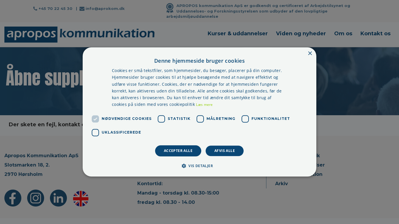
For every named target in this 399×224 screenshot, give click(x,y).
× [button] (310, 53)
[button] (199, 165)
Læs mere (204, 104)
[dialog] (199, 111)
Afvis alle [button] (224, 150)
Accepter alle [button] (178, 150)
